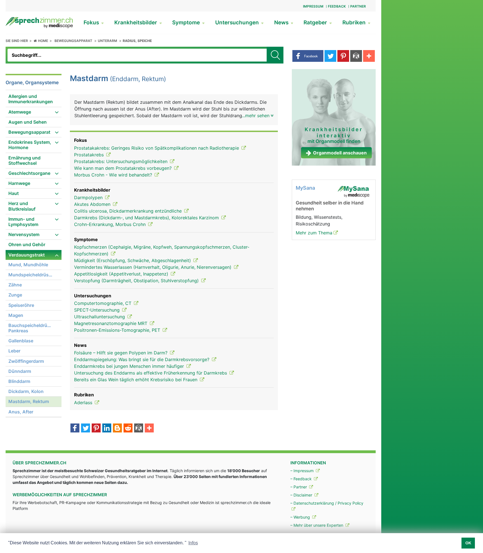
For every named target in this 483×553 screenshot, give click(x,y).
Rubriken (354, 22)
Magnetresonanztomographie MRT (111, 323)
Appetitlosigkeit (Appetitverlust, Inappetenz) (122, 274)
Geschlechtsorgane (29, 173)
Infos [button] (193, 542)
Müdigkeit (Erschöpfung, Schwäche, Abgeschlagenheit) (133, 260)
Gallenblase (20, 340)
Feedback (337, 6)
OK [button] (468, 543)
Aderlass (84, 402)
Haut (13, 193)
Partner (358, 6)
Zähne (15, 285)
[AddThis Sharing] (149, 428)
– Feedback (301, 478)
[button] (307, 56)
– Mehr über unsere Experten (317, 525)
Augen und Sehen (27, 122)
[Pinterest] (96, 428)
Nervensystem (23, 234)
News (282, 22)
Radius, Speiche (137, 41)
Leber (14, 351)
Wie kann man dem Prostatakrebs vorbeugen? (123, 168)
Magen (15, 315)
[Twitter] (85, 428)
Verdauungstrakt (26, 255)
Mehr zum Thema (314, 233)
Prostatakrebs (89, 154)
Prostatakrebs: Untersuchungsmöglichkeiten (121, 161)
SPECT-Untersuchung (97, 310)
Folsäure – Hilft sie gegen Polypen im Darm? (121, 353)
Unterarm (107, 41)
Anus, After (20, 412)
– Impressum (302, 470)
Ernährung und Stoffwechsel (24, 160)
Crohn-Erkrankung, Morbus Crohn (110, 224)
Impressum (313, 6)
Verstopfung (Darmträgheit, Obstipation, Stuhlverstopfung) (137, 280)
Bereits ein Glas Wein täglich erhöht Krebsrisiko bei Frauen (136, 379)
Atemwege (19, 112)
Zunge (15, 295)
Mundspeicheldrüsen (31, 274)
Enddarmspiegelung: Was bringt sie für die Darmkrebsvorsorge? (142, 359)
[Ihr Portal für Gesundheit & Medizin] (39, 22)
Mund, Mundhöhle (28, 264)
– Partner (299, 486)
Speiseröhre (21, 305)
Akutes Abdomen (93, 204)
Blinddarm (19, 381)
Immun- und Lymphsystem (23, 221)
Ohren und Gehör (26, 244)
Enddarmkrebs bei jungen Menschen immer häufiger (129, 366)
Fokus (92, 22)
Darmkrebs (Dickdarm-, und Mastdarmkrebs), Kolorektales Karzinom (147, 217)
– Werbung (300, 517)
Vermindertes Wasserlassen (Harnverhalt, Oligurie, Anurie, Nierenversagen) (153, 267)
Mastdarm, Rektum (28, 401)
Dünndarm (19, 371)
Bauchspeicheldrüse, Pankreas (31, 328)
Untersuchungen (237, 22)
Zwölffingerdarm (26, 361)
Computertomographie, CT (103, 303)
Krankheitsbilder (136, 22)
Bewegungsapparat (73, 41)
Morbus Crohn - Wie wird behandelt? (113, 175)
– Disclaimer (301, 495)
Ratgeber (316, 22)
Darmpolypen (89, 197)
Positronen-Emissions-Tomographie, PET (118, 330)
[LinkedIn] (107, 428)
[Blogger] (117, 428)
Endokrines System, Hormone (29, 144)
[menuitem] (33, 99)
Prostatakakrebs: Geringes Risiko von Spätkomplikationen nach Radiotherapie (157, 148)
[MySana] (353, 191)
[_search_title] (275, 55)
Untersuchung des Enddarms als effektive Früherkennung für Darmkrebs (151, 373)
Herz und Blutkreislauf (21, 206)
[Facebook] (75, 428)
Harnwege (19, 183)
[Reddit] (128, 428)
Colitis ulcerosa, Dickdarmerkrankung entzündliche (128, 211)
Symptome (186, 22)
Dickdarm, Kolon (26, 391)
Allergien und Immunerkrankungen (30, 98)
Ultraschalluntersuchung (100, 316)
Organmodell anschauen (340, 153)
